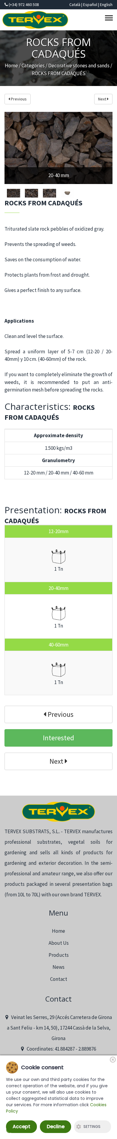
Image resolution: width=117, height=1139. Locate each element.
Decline (55, 1126)
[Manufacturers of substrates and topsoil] (58, 812)
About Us (59, 943)
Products (59, 955)
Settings (91, 1126)
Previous (18, 99)
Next (102, 99)
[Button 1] (110, 19)
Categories (33, 65)
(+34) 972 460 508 (23, 4)
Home (11, 65)
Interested (58, 737)
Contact (58, 979)
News (58, 967)
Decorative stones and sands (79, 65)
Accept (21, 1126)
